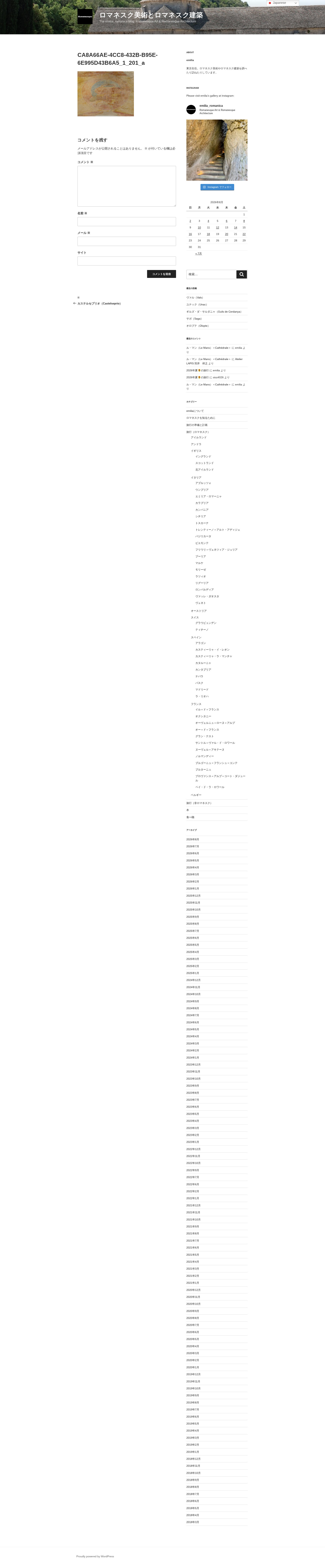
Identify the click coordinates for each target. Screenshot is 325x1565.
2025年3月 (192, 958)
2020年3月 (192, 1353)
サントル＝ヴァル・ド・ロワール (215, 742)
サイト (82, 252)
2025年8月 (192, 923)
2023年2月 (192, 1134)
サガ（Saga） (194, 318)
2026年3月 (192, 874)
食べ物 (190, 817)
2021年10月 (193, 1219)
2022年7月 (192, 1177)
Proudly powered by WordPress (95, 1556)
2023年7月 (192, 1099)
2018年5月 (192, 1508)
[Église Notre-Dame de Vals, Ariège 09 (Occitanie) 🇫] (217, 150)
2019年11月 (193, 1381)
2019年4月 (192, 1430)
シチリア (200, 516)
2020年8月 (192, 1317)
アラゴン (200, 642)
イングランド (203, 456)
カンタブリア (203, 669)
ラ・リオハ (202, 696)
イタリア (196, 477)
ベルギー (196, 794)
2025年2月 (192, 966)
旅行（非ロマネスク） (199, 803)
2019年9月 (192, 1395)
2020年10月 (193, 1303)
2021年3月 (192, 1268)
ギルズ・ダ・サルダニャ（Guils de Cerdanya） (214, 311)
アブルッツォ (203, 482)
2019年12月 (193, 1374)
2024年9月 (192, 1001)
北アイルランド (204, 469)
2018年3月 (192, 1522)
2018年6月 (192, 1500)
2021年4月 (192, 1261)
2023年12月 (193, 1064)
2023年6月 (192, 1106)
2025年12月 (193, 895)
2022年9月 (192, 1170)
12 (217, 227)
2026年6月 (192, 853)
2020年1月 (192, 1367)
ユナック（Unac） (197, 304)
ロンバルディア (204, 589)
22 (244, 234)
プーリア (200, 556)
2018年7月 (192, 1494)
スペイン (196, 637)
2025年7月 (192, 930)
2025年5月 (192, 944)
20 (226, 234)
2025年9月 (192, 916)
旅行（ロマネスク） (198, 431)
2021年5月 (192, 1254)
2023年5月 (192, 1113)
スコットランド (204, 462)
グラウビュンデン (205, 622)
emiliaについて (195, 410)
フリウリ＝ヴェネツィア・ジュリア (216, 549)
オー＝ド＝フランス (207, 729)
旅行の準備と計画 (196, 424)
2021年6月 (192, 1247)
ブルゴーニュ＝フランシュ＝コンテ (216, 762)
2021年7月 (192, 1240)
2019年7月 (192, 1409)
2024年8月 (192, 1008)
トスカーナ (202, 523)
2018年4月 (192, 1515)
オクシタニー (203, 716)
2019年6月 (192, 1416)
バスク (199, 682)
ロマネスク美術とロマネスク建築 (151, 15)
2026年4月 (192, 867)
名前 (82, 213)
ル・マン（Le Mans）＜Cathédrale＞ (208, 347)
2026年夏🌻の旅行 (197, 370)
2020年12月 (193, 1289)
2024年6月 (192, 1022)
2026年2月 (192, 881)
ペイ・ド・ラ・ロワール (209, 787)
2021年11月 (193, 1212)
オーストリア (199, 610)
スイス (195, 617)
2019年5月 (192, 1423)
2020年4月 (192, 1346)
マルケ (199, 562)
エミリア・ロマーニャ (208, 496)
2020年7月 (192, 1324)
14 (235, 227)
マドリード (202, 689)
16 (190, 234)
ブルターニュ (203, 769)
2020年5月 (192, 1339)
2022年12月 (193, 1149)
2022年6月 (192, 1184)
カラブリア (202, 502)
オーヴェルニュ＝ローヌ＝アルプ (215, 722)
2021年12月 (193, 1205)
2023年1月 (192, 1141)
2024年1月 (192, 1057)
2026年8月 (192, 839)
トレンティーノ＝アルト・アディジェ (217, 529)
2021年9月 (192, 1226)
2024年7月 (192, 1015)
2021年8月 (192, 1233)
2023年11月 (193, 1071)
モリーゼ (200, 569)
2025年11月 (193, 902)
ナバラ (199, 676)
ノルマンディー (204, 756)
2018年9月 (192, 1479)
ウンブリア (202, 489)
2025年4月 (192, 951)
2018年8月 (192, 1486)
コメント (85, 162)
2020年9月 (192, 1311)
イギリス (196, 450)
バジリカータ (203, 536)
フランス (196, 703)
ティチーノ (202, 629)
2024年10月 (193, 994)
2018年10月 (193, 1472)
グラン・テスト (204, 736)
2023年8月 (192, 1092)
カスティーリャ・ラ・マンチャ (213, 656)
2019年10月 (193, 1388)
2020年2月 (192, 1360)
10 (199, 227)
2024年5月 (192, 1029)
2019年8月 (192, 1402)
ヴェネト (200, 602)
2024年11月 (193, 987)
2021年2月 (192, 1275)
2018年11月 (193, 1465)
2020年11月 (193, 1296)
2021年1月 (192, 1282)
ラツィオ (200, 576)
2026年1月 (192, 888)
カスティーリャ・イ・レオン (212, 649)
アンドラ (196, 444)
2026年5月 (192, 860)
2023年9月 (192, 1085)
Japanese (279, 2)
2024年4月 (192, 1036)
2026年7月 (192, 846)
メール (83, 232)
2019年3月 (192, 1437)
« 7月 (198, 253)
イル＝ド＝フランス (207, 709)
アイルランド (199, 437)
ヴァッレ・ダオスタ (207, 596)
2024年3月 (192, 1043)
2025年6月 (192, 937)
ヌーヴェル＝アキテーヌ (209, 749)
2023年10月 (193, 1078)
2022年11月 (193, 1156)
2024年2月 (192, 1050)
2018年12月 (193, 1458)
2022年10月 (193, 1163)
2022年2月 (192, 1191)
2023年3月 (192, 1128)
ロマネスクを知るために (200, 417)
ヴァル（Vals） (195, 297)
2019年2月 (192, 1444)
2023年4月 (192, 1120)
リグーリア (202, 582)
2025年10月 (193, 909)
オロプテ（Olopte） (198, 325)
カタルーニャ (203, 662)
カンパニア (202, 509)
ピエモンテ (202, 543)
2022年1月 (192, 1198)
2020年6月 (192, 1332)
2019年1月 (192, 1451)
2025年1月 (192, 973)
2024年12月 (193, 980)
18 (208, 234)
